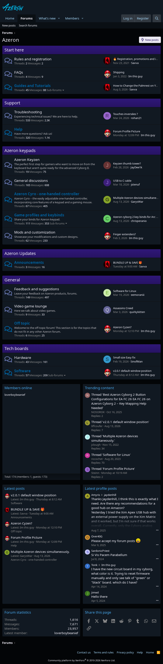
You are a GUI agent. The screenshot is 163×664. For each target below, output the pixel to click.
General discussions (31, 180)
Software (22, 370)
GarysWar (137, 201)
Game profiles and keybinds (39, 215)
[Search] (157, 18)
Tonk (94, 565)
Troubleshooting (28, 111)
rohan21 (136, 118)
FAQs (18, 72)
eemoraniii (137, 295)
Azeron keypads (20, 150)
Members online (18, 387)
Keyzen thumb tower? (127, 163)
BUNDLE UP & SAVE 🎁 (127, 262)
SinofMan (137, 361)
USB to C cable (122, 181)
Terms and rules (104, 652)
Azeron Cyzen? (122, 327)
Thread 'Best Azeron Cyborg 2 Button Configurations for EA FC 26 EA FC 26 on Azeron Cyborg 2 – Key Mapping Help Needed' (120, 401)
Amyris (95, 495)
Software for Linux (124, 291)
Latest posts (14, 488)
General (12, 280)
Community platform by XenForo (81, 660)
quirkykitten (137, 312)
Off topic (22, 323)
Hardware (22, 357)
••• (157, 530)
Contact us (84, 652)
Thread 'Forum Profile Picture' (113, 468)
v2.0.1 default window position (132, 371)
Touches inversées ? (125, 114)
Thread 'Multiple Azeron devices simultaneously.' (114, 438)
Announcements (29, 262)
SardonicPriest (100, 551)
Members (72, 18)
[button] (59, 18)
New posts (8, 25)
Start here (14, 50)
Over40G (96, 536)
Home (9, 18)
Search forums (28, 25)
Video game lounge (30, 306)
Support (12, 103)
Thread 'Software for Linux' (111, 454)
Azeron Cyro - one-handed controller (46, 193)
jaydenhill (110, 495)
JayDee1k (136, 167)
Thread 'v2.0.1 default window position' (120, 422)
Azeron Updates (20, 253)
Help (18, 129)
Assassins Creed (123, 308)
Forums (26, 18)
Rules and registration (33, 59)
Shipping (118, 72)
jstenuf (135, 184)
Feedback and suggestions (36, 288)
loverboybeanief (14, 395)
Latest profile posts (101, 488)
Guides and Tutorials (32, 85)
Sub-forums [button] (54, 90)
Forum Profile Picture (126, 131)
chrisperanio (139, 221)
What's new (47, 18)
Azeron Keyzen (27, 159)
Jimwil (95, 592)
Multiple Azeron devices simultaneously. (40, 551)
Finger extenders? (124, 234)
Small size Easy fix (124, 357)
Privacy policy (125, 652)
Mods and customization (34, 232)
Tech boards (16, 348)
